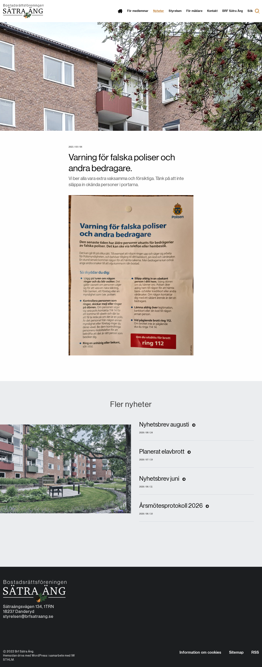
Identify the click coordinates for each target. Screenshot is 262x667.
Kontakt (212, 11)
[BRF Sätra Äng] (22, 11)
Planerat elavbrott (162, 452)
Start (120, 11)
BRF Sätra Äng (232, 11)
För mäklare (194, 11)
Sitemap (236, 652)
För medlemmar (137, 11)
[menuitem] (120, 11)
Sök (250, 11)
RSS (255, 652)
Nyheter (158, 11)
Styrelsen (175, 11)
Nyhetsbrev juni (159, 479)
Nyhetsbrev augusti (164, 425)
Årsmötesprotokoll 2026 (171, 506)
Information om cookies (200, 652)
